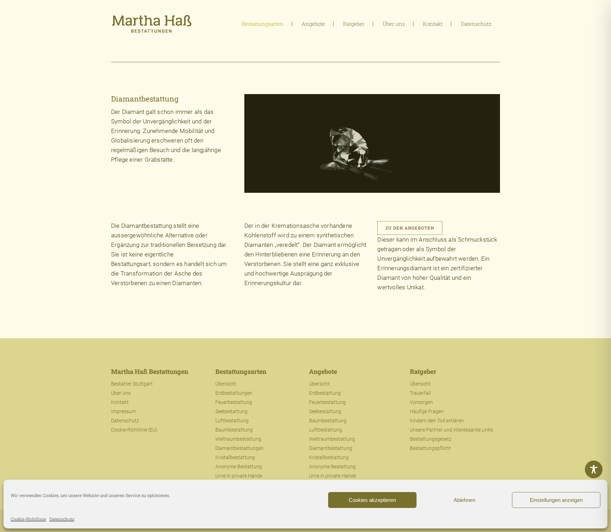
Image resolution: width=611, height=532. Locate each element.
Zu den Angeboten (409, 228)
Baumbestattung (234, 430)
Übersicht (225, 384)
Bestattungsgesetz (431, 439)
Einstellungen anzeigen (556, 500)
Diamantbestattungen (239, 448)
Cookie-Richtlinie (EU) (134, 430)
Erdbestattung (325, 393)
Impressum (123, 411)
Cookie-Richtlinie (28, 519)
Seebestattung (231, 411)
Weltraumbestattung (238, 439)
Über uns (120, 393)
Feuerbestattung (233, 402)
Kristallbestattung (235, 457)
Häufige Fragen (427, 411)
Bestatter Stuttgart (132, 384)
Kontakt (120, 402)
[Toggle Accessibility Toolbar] (593, 469)
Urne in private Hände (238, 476)
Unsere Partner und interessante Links (451, 430)
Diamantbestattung (330, 448)
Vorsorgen (421, 402)
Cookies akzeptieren (372, 500)
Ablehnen (464, 500)
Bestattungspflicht (430, 448)
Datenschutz (62, 519)
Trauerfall (420, 393)
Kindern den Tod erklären (437, 420)
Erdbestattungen (233, 393)
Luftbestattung (232, 420)
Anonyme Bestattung (238, 466)
